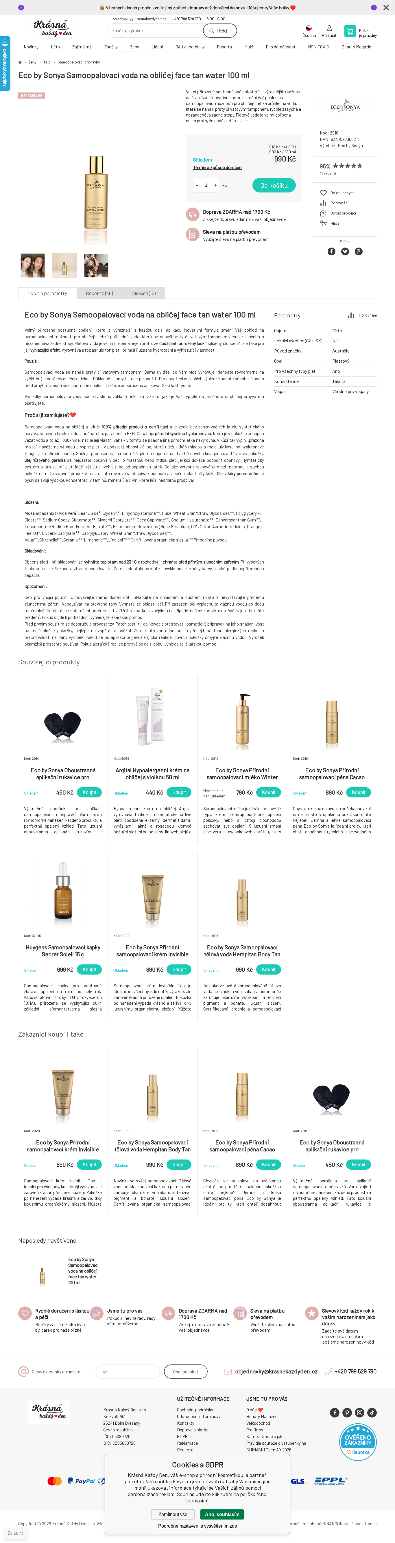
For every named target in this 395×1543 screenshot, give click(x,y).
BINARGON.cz (335, 1523)
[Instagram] (359, 1412)
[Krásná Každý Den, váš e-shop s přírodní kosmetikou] (20, 62)
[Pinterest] (347, 1412)
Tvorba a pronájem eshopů (296, 1523)
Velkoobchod (258, 1423)
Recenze (185, 1449)
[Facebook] (334, 1412)
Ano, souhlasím (222, 1514)
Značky (111, 46)
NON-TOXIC (318, 46)
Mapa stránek (364, 1523)
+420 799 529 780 (186, 19)
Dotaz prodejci (343, 212)
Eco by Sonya (350, 145)
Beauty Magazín (356, 46)
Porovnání (339, 202)
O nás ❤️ (254, 1409)
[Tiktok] (372, 1412)
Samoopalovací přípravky (79, 62)
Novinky (31, 46)
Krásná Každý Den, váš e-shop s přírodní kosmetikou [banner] (53, 28)
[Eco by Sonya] (345, 120)
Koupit (89, 792)
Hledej (222, 30)
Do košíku (274, 185)
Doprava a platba (192, 1429)
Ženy (134, 46)
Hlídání (336, 223)
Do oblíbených (343, 192)
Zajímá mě (82, 46)
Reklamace (187, 1443)
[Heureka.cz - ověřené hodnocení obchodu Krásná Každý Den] (358, 1459)
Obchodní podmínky (195, 1409)
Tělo (47, 62)
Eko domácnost (281, 46)
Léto (55, 46)
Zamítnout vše (172, 1514)
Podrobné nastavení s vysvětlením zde (197, 1526)
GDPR (182, 1436)
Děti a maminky (190, 46)
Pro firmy (254, 1429)
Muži (248, 46)
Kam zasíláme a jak (264, 1436)
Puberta (224, 46)
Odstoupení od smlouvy (198, 1416)
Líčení (157, 46)
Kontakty (185, 1423)
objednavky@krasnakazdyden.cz (139, 19)
